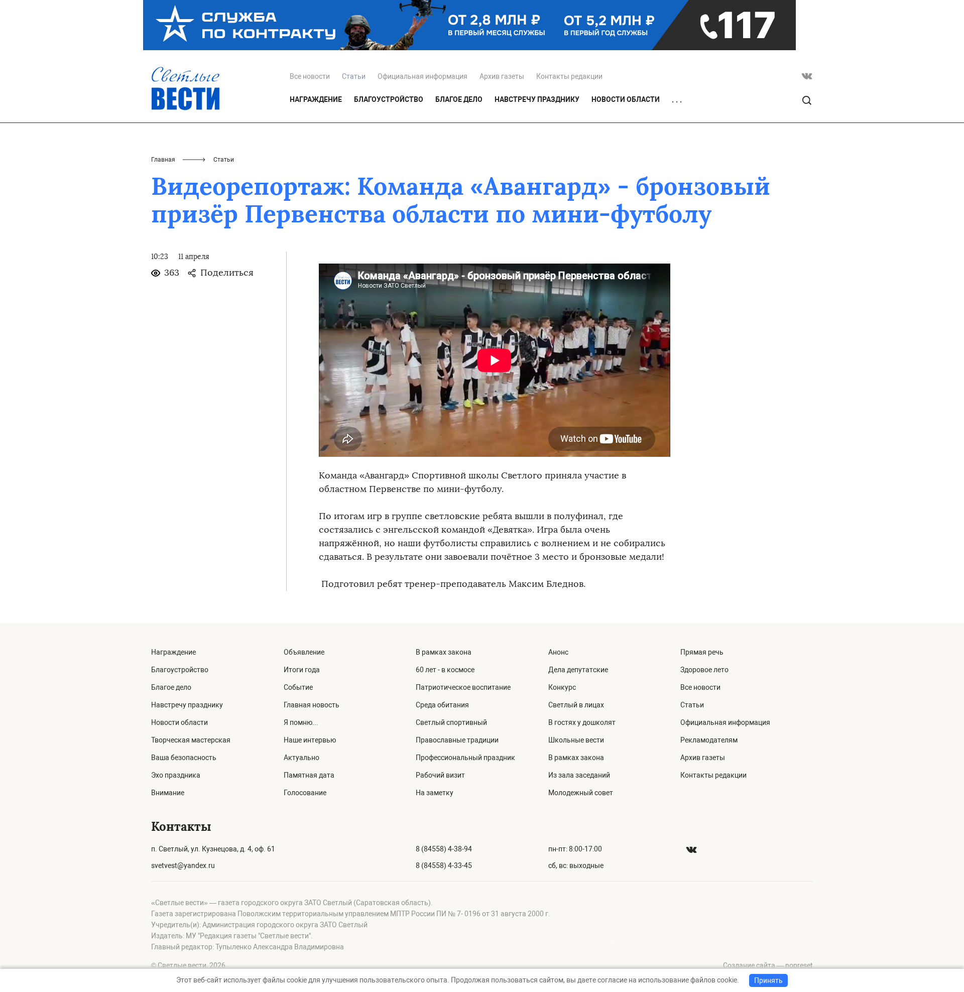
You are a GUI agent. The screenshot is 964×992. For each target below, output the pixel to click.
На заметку (434, 793)
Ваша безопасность (183, 758)
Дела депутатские (578, 670)
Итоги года (302, 670)
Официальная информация (422, 76)
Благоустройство (388, 99)
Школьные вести (576, 740)
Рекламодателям (709, 740)
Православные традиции (457, 740)
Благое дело (459, 99)
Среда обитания (442, 705)
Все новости (310, 76)
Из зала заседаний (579, 775)
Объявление (304, 652)
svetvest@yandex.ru (183, 865)
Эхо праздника (175, 775)
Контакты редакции (569, 76)
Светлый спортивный (451, 722)
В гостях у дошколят (582, 722)
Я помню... (301, 722)
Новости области (625, 99)
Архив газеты (501, 76)
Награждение (316, 99)
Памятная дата (309, 775)
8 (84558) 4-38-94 (444, 849)
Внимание (167, 793)
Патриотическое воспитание (463, 687)
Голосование (305, 793)
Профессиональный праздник (465, 758)
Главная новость (311, 705)
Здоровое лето (704, 670)
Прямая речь (702, 652)
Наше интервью (310, 740)
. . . (677, 99)
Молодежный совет (580, 793)
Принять (768, 980)
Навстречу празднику (537, 99)
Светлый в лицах (576, 705)
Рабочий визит (440, 775)
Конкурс (562, 687)
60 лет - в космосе (445, 670)
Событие (298, 687)
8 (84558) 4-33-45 (444, 865)
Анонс (558, 652)
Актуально (301, 758)
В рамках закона (443, 652)
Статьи (692, 705)
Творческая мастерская (190, 740)
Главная (163, 159)
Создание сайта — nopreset (768, 965)
